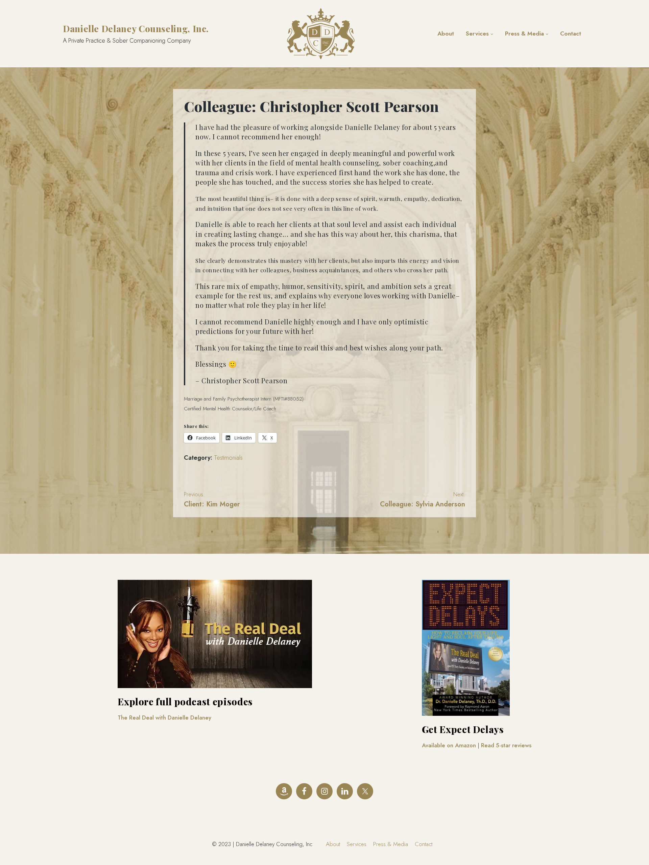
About (445, 33)
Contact (570, 33)
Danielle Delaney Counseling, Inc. (136, 29)
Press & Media (524, 33)
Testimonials (228, 457)
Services (477, 33)
